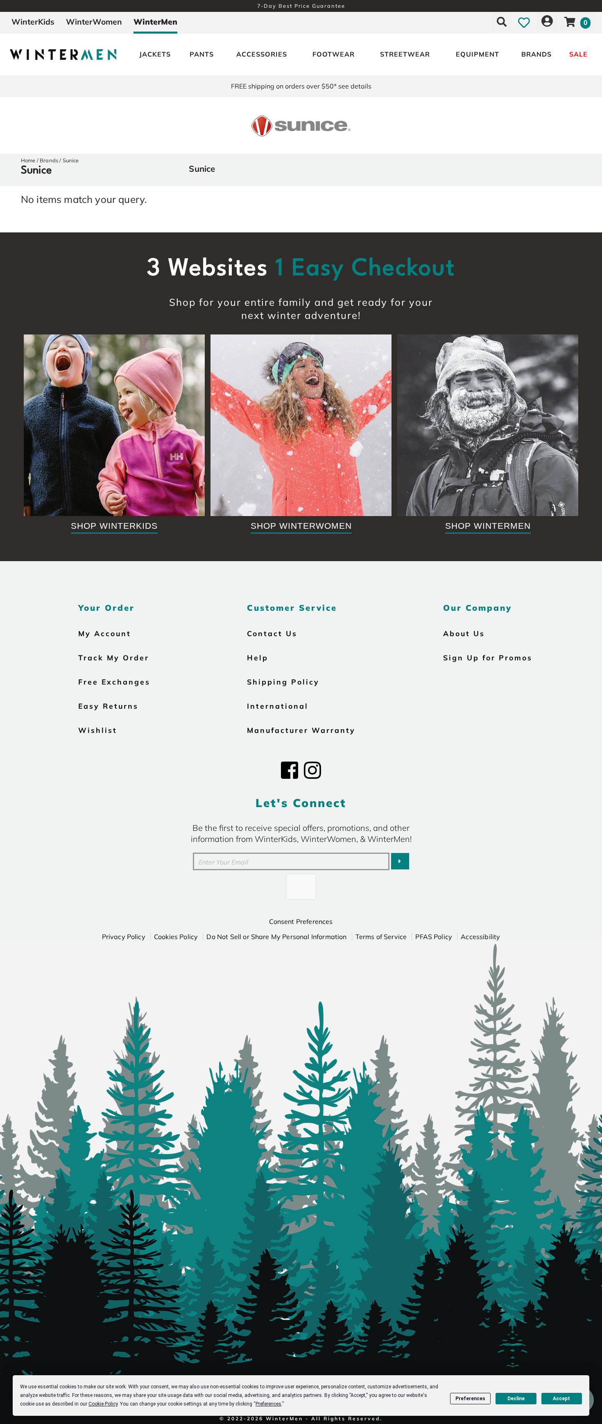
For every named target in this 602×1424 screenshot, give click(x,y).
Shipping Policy (283, 681)
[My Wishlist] (524, 22)
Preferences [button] (268, 1404)
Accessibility (480, 937)
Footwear (333, 54)
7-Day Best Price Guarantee (301, 5)
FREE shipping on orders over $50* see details (301, 86)
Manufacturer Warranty (301, 730)
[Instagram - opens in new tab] (312, 770)
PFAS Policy (433, 937)
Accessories (261, 54)
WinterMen (155, 22)
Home (28, 160)
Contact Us (272, 633)
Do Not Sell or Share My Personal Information (276, 937)
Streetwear (405, 54)
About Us (464, 633)
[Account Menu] (547, 22)
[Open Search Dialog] (501, 22)
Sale (578, 54)
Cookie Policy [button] (103, 1404)
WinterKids (32, 22)
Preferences (470, 1398)
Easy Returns (108, 705)
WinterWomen (94, 22)
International (277, 705)
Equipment (477, 54)
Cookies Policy (176, 937)
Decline (516, 1398)
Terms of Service (381, 937)
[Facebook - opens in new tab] (289, 770)
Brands (536, 54)
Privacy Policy (123, 937)
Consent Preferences (301, 921)
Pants (202, 54)
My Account (104, 633)
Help (257, 657)
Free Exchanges (114, 681)
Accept (561, 1398)
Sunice (71, 160)
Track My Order (113, 657)
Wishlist (97, 730)
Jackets (155, 54)
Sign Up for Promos (487, 657)
